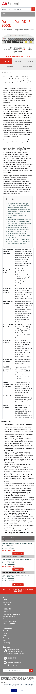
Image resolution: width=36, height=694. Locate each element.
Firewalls (6, 612)
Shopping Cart (7, 602)
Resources (6, 635)
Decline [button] (21, 690)
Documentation (27, 67)
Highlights (29, 61)
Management (7, 619)
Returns (5, 640)
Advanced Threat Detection (11, 614)
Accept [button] (14, 690)
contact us (23, 49)
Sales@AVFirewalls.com (14, 662)
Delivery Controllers (9, 621)
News (5, 633)
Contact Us (6, 604)
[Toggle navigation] (4, 14)
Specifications (9, 67)
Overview (6, 61)
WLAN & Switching (9, 616)
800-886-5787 (11, 658)
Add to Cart (18, 553)
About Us (6, 631)
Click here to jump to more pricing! (18, 56)
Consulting (6, 643)
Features (18, 61)
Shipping (6, 638)
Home (5, 600)
